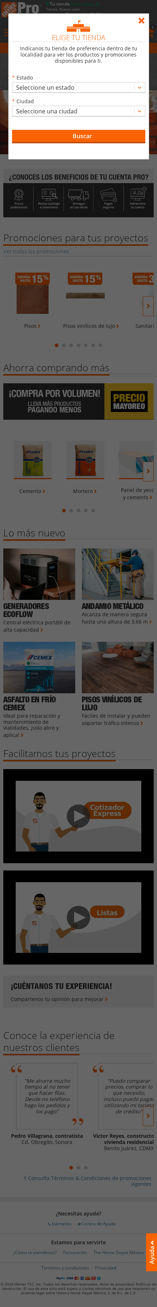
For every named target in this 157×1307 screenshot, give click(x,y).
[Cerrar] (143, 17)
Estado (24, 77)
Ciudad (25, 101)
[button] (78, 136)
